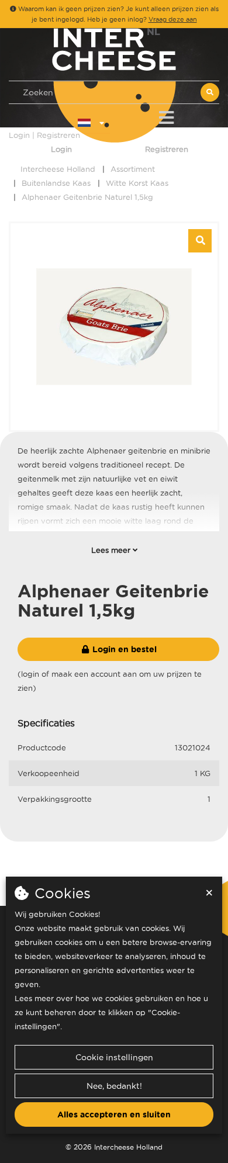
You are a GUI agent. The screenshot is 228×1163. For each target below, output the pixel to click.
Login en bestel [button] (123, 649)
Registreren (166, 149)
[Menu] (166, 115)
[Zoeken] (210, 92)
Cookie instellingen (114, 1057)
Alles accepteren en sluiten (114, 1114)
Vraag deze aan (172, 19)
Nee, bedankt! (114, 1086)
